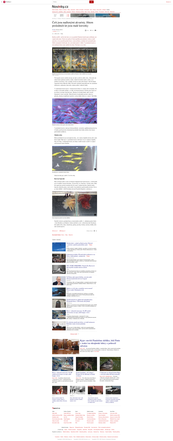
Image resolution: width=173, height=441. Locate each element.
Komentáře (86, 9)
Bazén (66, 429)
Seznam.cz (168, 1)
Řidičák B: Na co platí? (115, 419)
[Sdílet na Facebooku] (94, 231)
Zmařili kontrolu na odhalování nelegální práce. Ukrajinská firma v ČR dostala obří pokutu (79, 300)
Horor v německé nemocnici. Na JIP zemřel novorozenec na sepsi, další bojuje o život (78, 311)
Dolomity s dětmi (102, 422)
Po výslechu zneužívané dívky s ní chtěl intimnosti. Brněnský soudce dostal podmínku (80, 323)
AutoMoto (61, 11)
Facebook (57, 436)
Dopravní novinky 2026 (115, 417)
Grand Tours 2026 (67, 422)
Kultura (94, 9)
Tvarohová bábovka (91, 419)
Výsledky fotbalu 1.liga (80, 415)
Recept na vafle (90, 420)
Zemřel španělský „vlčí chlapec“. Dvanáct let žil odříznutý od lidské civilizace (85, 374)
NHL (76, 422)
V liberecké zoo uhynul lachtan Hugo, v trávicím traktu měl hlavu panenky (110, 373)
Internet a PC (55, 11)
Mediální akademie (80, 436)
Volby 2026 (54, 413)
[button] (74, 60)
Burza (62, 234)
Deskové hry (96, 431)
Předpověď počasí (79, 427)
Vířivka (112, 429)
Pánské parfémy (116, 431)
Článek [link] (54, 51)
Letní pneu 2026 (113, 413)
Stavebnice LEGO (74, 431)
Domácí (65, 9)
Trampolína (79, 429)
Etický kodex (88, 436)
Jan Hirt (65, 417)
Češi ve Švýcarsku (102, 419)
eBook (87, 30)
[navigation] (2, 2)
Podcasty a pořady (80, 11)
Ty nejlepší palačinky (91, 413)
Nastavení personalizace (113, 436)
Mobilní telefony (66, 431)
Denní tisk (107, 11)
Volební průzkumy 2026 (57, 415)
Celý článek (96, 351)
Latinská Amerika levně (103, 420)
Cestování (69, 11)
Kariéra (70, 436)
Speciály (92, 11)
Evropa (67, 314)
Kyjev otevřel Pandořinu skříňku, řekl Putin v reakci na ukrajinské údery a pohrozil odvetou (100, 343)
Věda (65, 11)
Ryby (66, 234)
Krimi (91, 9)
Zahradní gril (107, 429)
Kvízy (89, 11)
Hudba (67, 269)
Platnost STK (113, 422)
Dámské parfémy (83, 431)
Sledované (112, 11)
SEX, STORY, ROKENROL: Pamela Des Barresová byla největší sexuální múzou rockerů (80, 266)
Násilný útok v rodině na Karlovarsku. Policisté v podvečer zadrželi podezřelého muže (79, 244)
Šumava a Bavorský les (104, 417)
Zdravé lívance (90, 417)
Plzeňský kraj (69, 303)
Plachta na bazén (72, 429)
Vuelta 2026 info (67, 413)
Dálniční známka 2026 (115, 415)
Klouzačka (90, 429)
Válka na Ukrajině (80, 9)
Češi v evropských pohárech (104, 427)
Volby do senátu (55, 420)
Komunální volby (55, 422)
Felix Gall (66, 420)
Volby (69, 9)
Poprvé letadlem (102, 415)
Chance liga (77, 413)
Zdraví (67, 291)
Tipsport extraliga (79, 417)
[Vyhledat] (91, 2)
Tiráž (74, 436)
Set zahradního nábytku (99, 429)
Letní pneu (90, 431)
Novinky (53, 29)
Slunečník (85, 429)
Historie (73, 11)
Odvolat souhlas (103, 436)
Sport (86, 11)
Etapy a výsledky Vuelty (69, 415)
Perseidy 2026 (87, 427)
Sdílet (93, 30)
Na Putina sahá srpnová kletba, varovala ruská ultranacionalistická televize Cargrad (79, 278)
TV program (101, 11)
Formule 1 (77, 420)
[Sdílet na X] (96, 231)
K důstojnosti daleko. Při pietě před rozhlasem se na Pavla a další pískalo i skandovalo (80, 255)
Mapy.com (72, 427)
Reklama (66, 436)
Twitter (61, 436)
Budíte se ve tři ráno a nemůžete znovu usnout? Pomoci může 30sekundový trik (79, 289)
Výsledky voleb (55, 417)
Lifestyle (104, 9)
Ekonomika (99, 9)
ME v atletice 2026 (79, 419)
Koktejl (108, 9)
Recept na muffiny (91, 415)
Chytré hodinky (108, 431)
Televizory (102, 431)
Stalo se (61, 9)
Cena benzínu (94, 427)
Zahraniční (73, 9)
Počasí (96, 11)
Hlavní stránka (55, 9)
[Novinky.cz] (60, 7)
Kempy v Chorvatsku (103, 413)
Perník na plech (90, 422)
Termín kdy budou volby (57, 419)
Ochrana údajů (95, 436)
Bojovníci (71, 234)
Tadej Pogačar (67, 419)
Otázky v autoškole (114, 420)
